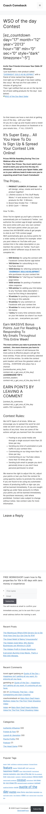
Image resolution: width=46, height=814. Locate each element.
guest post (32, 768)
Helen (5, 707)
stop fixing (29, 792)
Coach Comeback (15, 5)
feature (7, 767)
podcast (37, 783)
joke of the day (26, 774)
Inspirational (35, 771)
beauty (5, 764)
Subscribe (37, 809)
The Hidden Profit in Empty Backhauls (19, 649)
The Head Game (10, 746)
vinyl (27, 795)
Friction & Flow (9, 732)
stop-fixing (21, 792)
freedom (15, 768)
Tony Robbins (17, 795)
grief (27, 768)
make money (11, 777)
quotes (12, 792)
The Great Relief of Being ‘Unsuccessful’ (20, 639)
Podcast (6, 743)
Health (16, 771)
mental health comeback (9, 780)
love (4, 777)
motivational (29, 780)
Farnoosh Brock (33, 764)
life (33, 774)
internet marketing (9, 774)
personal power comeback (25, 783)
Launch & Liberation (11, 735)
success (36, 792)
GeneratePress (23, 810)
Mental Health (38, 777)
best (8, 764)
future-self (21, 768)
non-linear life (11, 783)
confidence (14, 764)
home (20, 771)
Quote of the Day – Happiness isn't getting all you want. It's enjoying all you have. (21, 676)
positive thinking (8, 787)
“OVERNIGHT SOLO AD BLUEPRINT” (18, 74)
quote (16, 787)
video (23, 795)
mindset (21, 779)
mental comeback (27, 777)
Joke (18, 774)
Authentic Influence (11, 728)
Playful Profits (9, 739)
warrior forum (33, 795)
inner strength (27, 771)
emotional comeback (22, 764)
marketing (18, 777)
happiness (7, 771)
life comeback (38, 774)
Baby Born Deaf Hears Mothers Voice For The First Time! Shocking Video (22, 701)
